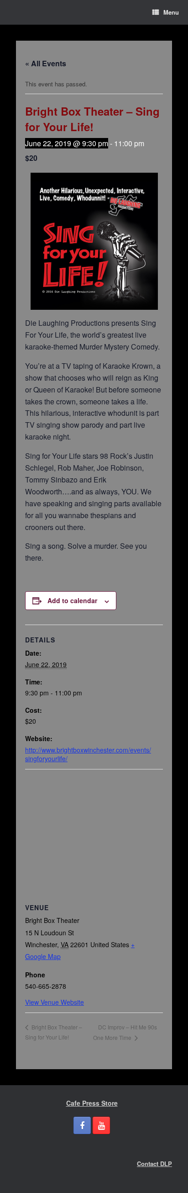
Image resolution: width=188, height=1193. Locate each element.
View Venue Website (54, 1002)
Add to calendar (72, 600)
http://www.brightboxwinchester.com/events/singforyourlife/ (88, 754)
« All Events (45, 63)
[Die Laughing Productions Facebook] (82, 1125)
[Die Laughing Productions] (16, 12)
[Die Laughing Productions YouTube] (101, 1125)
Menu (171, 12)
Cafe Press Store (92, 1103)
